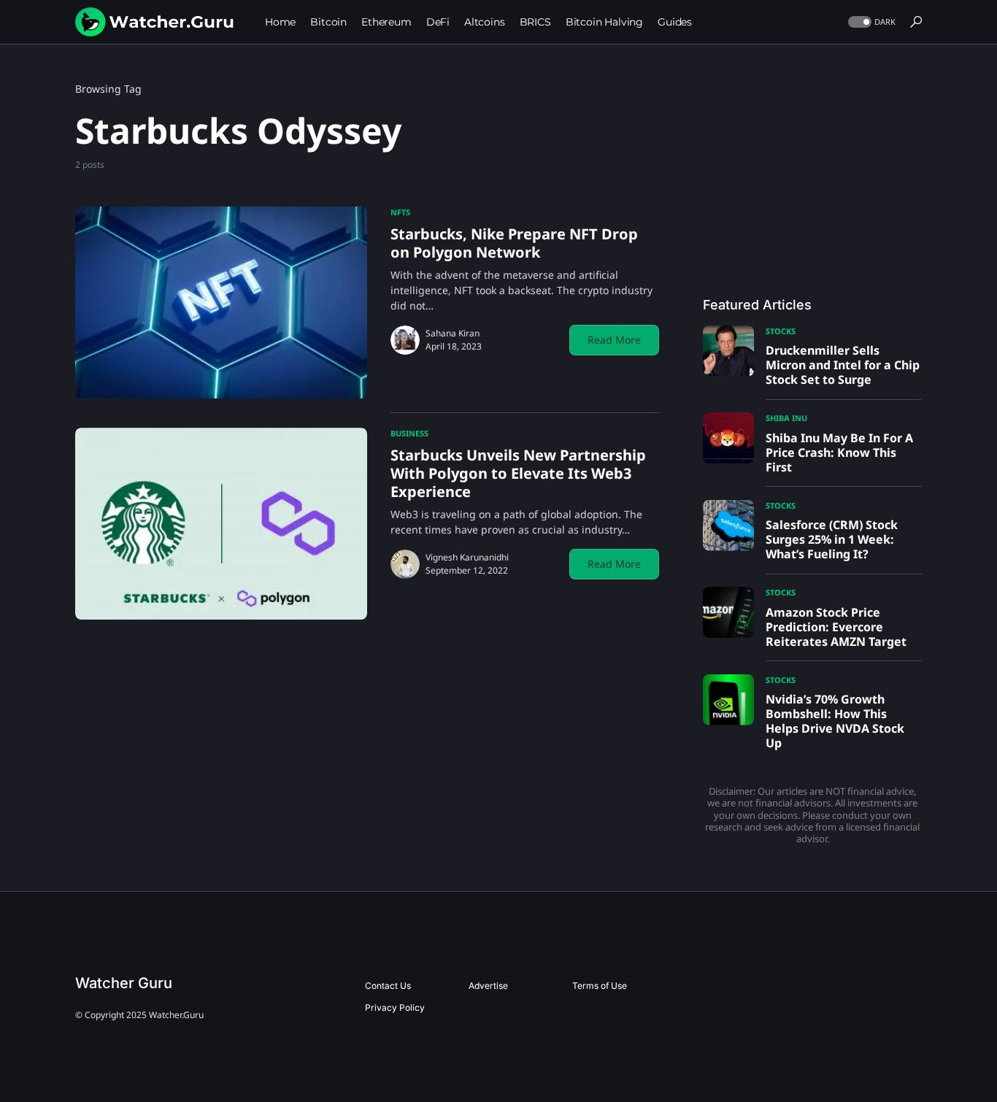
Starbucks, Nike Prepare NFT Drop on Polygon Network (514, 243)
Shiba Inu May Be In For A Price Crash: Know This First (839, 452)
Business (409, 433)
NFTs (400, 212)
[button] (870, 22)
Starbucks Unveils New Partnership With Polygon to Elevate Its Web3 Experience (518, 473)
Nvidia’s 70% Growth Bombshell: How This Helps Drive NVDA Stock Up (835, 721)
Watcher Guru (123, 983)
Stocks (781, 330)
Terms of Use (599, 985)
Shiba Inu (786, 417)
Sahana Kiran (453, 333)
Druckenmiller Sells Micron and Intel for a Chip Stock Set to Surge (843, 365)
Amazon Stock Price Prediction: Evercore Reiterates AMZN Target (836, 627)
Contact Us (388, 985)
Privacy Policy (395, 1007)
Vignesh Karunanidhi (467, 557)
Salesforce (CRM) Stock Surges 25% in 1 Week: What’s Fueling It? (832, 539)
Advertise (488, 985)
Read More (614, 340)
